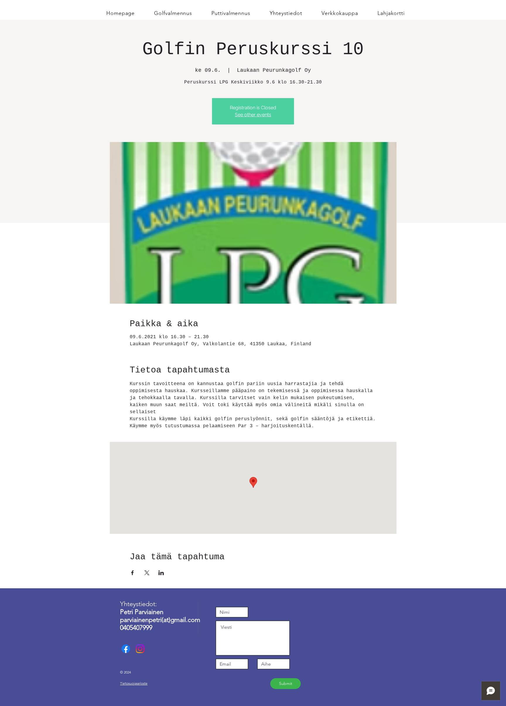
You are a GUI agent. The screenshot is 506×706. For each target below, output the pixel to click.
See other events (253, 114)
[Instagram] (140, 648)
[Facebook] (125, 648)
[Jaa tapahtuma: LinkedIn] (161, 572)
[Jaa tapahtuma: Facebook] (132, 572)
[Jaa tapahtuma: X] (147, 572)
